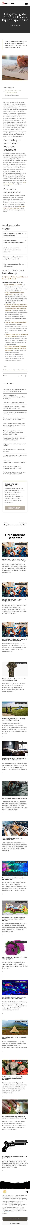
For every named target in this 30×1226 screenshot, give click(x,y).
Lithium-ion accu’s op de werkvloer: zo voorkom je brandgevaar (14, 456)
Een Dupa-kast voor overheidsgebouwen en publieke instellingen (14, 397)
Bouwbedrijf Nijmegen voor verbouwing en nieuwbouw (12, 467)
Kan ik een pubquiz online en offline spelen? (15, 265)
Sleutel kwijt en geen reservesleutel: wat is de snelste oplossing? (15, 390)
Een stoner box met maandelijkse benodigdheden (13, 878)
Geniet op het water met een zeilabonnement (12, 838)
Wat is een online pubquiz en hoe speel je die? (15, 234)
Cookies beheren (15, 1223)
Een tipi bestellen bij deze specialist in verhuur (14, 1037)
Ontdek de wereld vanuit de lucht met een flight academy (14, 719)
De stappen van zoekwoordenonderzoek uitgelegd (14, 461)
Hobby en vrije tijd (15, 25)
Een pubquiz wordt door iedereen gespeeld (13, 91)
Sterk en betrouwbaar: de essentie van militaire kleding (14, 679)
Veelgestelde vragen (12, 95)
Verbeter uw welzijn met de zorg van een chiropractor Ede (14, 407)
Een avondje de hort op (13, 284)
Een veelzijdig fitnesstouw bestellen (14, 798)
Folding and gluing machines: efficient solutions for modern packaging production (13, 432)
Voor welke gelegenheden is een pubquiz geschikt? (15, 258)
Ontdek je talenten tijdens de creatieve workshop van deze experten (15, 348)
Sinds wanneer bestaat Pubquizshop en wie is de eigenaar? (15, 250)
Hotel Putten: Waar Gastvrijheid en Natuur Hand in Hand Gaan (14, 759)
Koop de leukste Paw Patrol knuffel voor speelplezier (14, 958)
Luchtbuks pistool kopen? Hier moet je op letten (14, 1157)
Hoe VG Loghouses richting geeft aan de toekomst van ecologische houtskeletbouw (14, 425)
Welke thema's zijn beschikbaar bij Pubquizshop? (15, 241)
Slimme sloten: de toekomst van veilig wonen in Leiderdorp (14, 418)
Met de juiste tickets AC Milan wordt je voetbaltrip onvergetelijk (14, 639)
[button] (27, 1192)
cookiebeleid (5, 1211)
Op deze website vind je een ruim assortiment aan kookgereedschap (14, 1117)
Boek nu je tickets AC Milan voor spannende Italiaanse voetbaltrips (14, 560)
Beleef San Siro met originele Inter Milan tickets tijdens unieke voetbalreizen (14, 601)
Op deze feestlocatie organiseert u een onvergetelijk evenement (14, 997)
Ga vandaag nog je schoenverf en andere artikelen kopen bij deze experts (13, 919)
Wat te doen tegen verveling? (15, 322)
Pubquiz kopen (21, 370)
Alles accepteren (15, 1218)
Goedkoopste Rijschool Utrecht (13, 402)
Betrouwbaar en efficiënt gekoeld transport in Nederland (14, 439)
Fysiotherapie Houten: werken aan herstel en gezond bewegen (14, 473)
